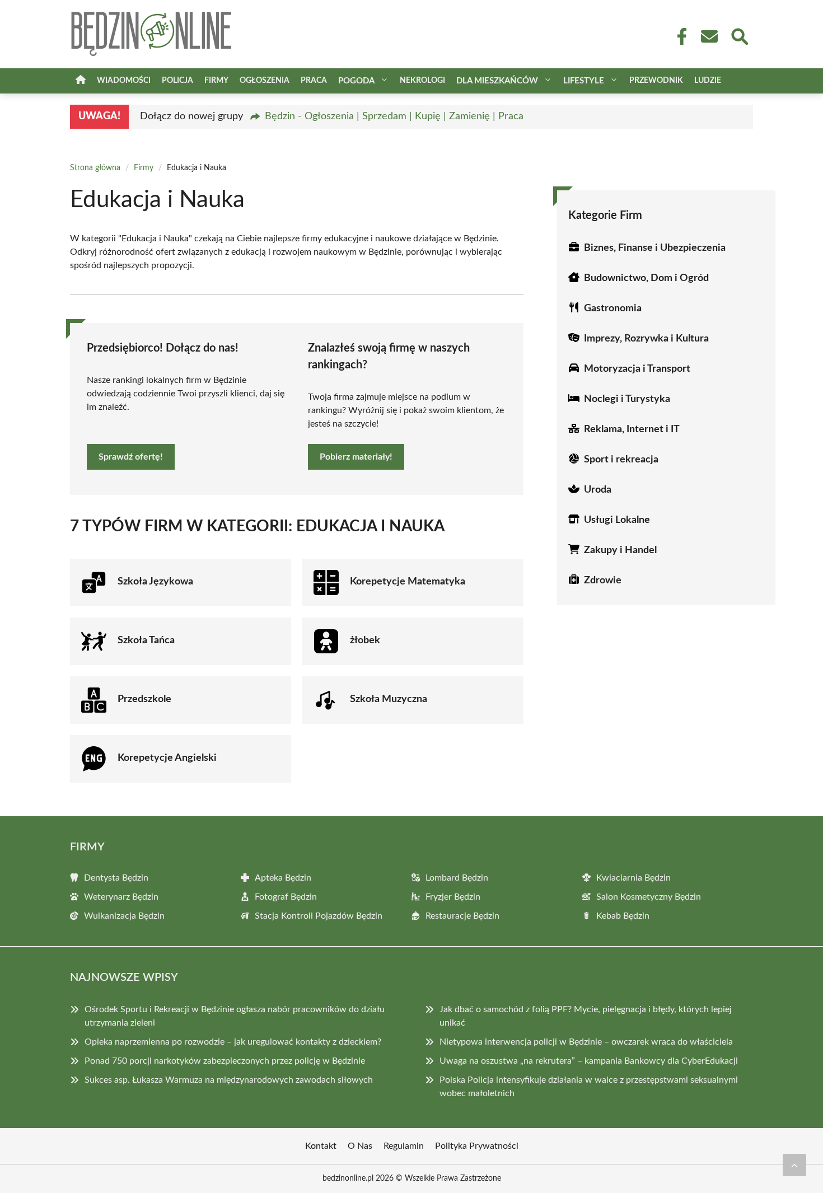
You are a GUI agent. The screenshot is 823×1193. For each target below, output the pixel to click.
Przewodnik (656, 81)
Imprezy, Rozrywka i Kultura (646, 339)
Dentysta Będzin (116, 877)
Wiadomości (124, 81)
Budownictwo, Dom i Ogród (646, 278)
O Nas (360, 1145)
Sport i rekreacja (621, 460)
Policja (177, 81)
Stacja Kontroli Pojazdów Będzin (318, 915)
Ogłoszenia (264, 81)
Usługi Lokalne (617, 520)
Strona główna (95, 168)
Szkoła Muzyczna (388, 699)
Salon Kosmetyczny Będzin (648, 896)
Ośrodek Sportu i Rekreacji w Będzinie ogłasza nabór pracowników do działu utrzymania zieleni (235, 1016)
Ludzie (707, 81)
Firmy (216, 81)
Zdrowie (602, 581)
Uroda (597, 490)
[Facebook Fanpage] (679, 36)
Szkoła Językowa (155, 582)
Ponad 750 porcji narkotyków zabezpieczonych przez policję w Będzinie (225, 1060)
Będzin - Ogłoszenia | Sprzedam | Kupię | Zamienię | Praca (394, 116)
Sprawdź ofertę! (131, 456)
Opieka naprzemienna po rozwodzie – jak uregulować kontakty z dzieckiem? (233, 1041)
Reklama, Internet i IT (632, 429)
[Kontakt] (709, 36)
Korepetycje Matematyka (407, 582)
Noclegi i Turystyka (627, 399)
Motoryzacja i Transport (637, 369)
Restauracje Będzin (462, 915)
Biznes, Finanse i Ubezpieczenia (655, 248)
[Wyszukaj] (739, 35)
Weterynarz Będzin (121, 896)
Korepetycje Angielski (167, 758)
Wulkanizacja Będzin (124, 915)
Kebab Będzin (622, 915)
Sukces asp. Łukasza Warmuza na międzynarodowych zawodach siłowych (229, 1079)
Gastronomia (613, 308)
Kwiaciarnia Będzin (633, 877)
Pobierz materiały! (356, 456)
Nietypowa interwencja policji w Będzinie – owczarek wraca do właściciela (586, 1041)
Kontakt (320, 1145)
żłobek (365, 640)
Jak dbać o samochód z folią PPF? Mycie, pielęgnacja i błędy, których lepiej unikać (585, 1016)
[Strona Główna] (80, 80)
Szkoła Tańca (146, 640)
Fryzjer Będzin (452, 896)
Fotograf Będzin (286, 896)
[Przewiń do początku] (794, 1165)
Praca (314, 81)
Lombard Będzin (456, 877)
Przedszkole (144, 699)
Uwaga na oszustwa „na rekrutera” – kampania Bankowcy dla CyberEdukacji (588, 1060)
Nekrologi (422, 81)
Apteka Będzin (283, 877)
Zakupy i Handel (620, 550)
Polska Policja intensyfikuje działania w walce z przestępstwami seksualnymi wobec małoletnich (588, 1086)
